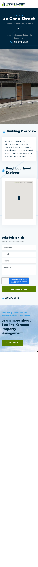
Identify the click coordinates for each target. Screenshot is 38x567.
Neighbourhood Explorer (26, 182)
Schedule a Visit (19, 289)
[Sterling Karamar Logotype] (13, 4)
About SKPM (12, 343)
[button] (19, 197)
